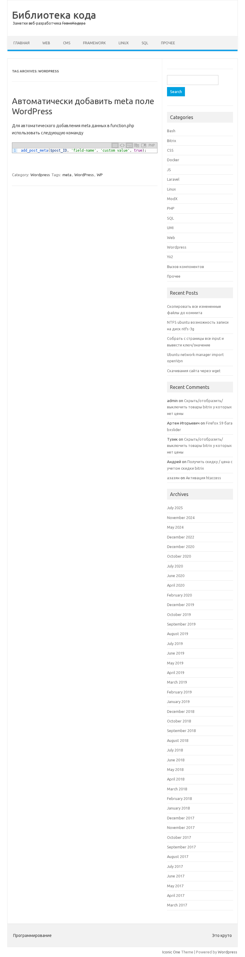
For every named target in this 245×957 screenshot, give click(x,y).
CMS (66, 43)
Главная (21, 43)
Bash (171, 131)
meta (66, 175)
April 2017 (175, 895)
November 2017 (181, 827)
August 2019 (177, 634)
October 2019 (179, 614)
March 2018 (177, 789)
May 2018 (175, 769)
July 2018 (175, 750)
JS (169, 170)
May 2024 (175, 527)
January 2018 (178, 808)
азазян (173, 478)
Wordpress (40, 175)
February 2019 (179, 692)
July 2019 (175, 643)
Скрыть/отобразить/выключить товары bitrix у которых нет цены (199, 407)
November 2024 (181, 517)
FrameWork (94, 43)
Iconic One (171, 952)
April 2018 (175, 779)
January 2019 (178, 701)
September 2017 (181, 847)
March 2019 (177, 682)
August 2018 (177, 740)
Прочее (168, 43)
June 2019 (175, 653)
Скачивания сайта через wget (193, 371)
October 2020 (179, 556)
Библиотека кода (54, 14)
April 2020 (175, 585)
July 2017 (175, 866)
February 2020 (179, 595)
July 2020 (175, 566)
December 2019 (180, 605)
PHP (170, 208)
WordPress (84, 175)
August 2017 (177, 856)
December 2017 (180, 818)
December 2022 (180, 537)
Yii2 (170, 257)
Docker (173, 160)
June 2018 (175, 760)
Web (46, 43)
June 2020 (175, 575)
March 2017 (177, 905)
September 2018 (181, 730)
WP (100, 175)
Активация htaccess (203, 478)
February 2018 (179, 798)
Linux (124, 43)
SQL (145, 43)
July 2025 (175, 508)
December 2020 (180, 546)
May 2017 (175, 886)
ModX (172, 199)
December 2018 (180, 711)
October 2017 (179, 837)
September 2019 (181, 624)
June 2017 (175, 876)
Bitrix (171, 141)
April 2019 (175, 672)
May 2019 (175, 663)
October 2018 (179, 721)
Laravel (173, 179)
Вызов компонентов (185, 266)
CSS (170, 150)
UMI (170, 228)
